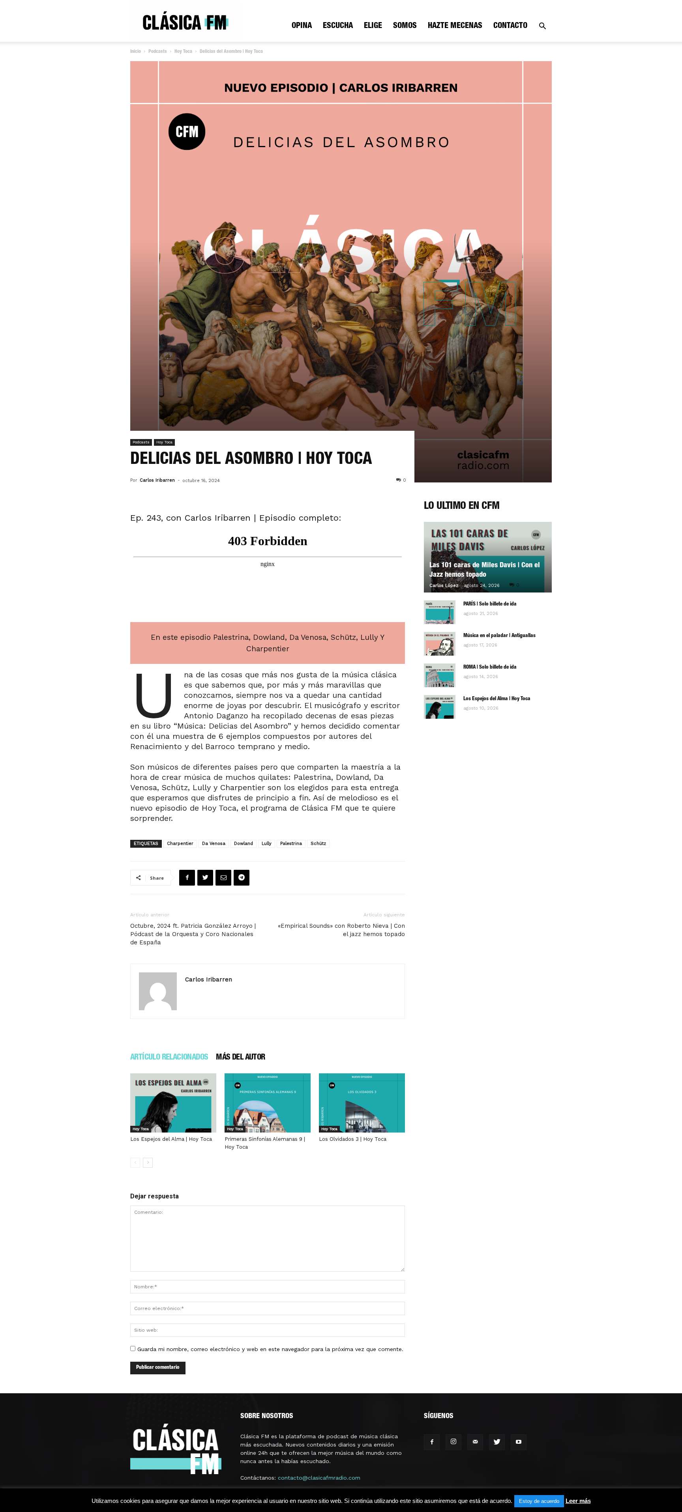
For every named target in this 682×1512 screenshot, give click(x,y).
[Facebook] (432, 1442)
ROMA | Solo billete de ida (490, 667)
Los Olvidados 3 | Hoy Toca (352, 1139)
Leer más (578, 1500)
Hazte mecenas (455, 26)
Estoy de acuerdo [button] (539, 1501)
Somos (405, 26)
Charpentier (180, 843)
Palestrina (291, 843)
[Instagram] (453, 1442)
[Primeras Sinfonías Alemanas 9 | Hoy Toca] (268, 1103)
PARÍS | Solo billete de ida (490, 604)
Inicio (135, 51)
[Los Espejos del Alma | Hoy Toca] (173, 1103)
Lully (267, 843)
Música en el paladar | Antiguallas (499, 636)
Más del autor (240, 1058)
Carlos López (443, 585)
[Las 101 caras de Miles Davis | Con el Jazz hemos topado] (488, 557)
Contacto (510, 26)
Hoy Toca (183, 51)
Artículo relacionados (169, 1058)
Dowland (243, 843)
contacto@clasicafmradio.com (319, 1478)
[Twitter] (497, 1442)
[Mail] (475, 1442)
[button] (542, 27)
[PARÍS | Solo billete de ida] (439, 612)
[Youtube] (518, 1442)
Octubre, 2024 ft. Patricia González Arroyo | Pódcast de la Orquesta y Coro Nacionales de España (193, 934)
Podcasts (157, 51)
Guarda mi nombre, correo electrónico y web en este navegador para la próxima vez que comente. (270, 1349)
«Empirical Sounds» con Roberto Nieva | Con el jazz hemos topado (341, 930)
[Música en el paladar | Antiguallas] (439, 644)
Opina (302, 26)
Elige (373, 26)
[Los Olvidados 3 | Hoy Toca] (362, 1103)
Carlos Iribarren (157, 480)
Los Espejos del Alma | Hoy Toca (171, 1139)
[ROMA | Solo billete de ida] (439, 675)
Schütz (318, 843)
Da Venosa (213, 843)
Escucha (338, 26)
